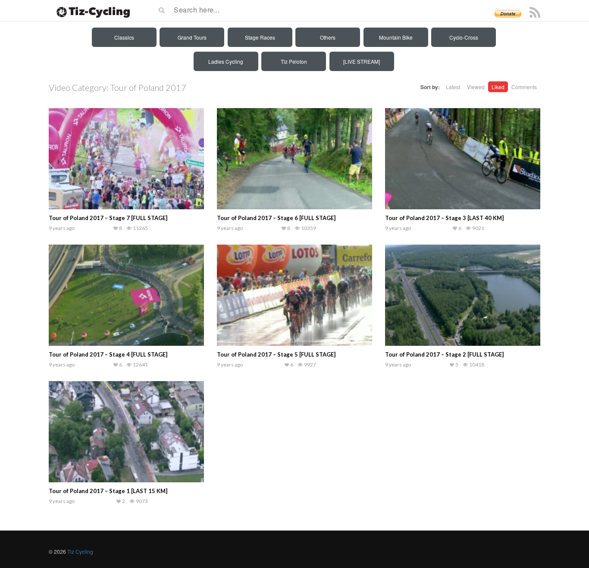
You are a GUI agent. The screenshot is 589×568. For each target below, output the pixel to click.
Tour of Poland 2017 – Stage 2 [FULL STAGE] (444, 354)
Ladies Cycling (225, 61)
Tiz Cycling (80, 551)
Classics (124, 37)
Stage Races (260, 37)
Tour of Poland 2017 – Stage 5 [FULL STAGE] (276, 354)
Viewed (476, 86)
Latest (453, 86)
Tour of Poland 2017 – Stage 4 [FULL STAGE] (108, 354)
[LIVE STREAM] (361, 61)
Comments (524, 86)
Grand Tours (192, 37)
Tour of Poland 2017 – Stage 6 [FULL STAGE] (276, 217)
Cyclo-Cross (463, 37)
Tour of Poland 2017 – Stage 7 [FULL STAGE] (108, 217)
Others (327, 37)
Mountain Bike (396, 37)
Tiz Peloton (294, 61)
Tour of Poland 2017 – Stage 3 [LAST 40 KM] (444, 217)
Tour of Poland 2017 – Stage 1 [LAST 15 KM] (108, 490)
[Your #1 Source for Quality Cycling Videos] (90, 10)
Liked (498, 86)
